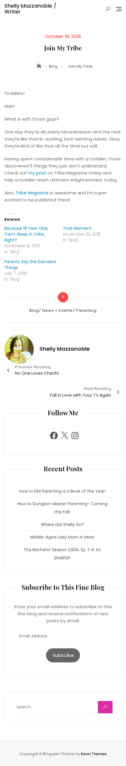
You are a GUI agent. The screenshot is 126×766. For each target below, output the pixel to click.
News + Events (57, 310)
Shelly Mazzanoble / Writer (30, 8)
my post (37, 173)
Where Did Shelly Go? (62, 524)
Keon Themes (94, 754)
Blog (34, 310)
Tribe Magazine (32, 193)
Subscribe (63, 655)
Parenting (86, 310)
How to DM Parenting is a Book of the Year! (62, 491)
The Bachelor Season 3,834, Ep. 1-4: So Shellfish (62, 554)
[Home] (39, 66)
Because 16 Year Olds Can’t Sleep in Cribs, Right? (26, 234)
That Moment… (78, 228)
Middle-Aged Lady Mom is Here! (62, 537)
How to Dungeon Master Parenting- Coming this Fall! (62, 508)
